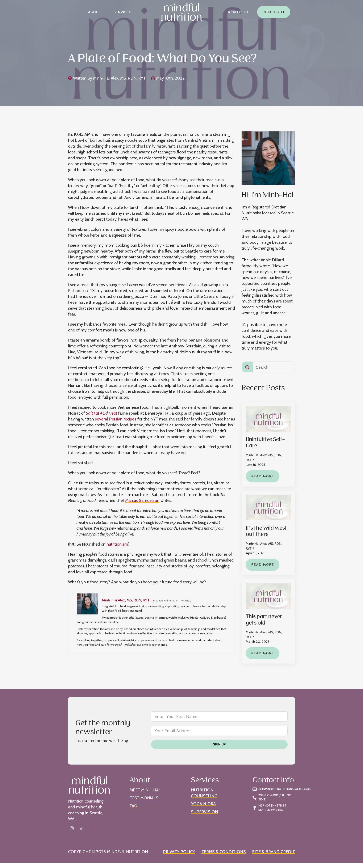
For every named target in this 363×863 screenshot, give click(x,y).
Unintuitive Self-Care (265, 442)
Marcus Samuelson (142, 500)
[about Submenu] (105, 12)
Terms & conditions (223, 851)
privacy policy (179, 851)
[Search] (247, 367)
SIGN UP (219, 744)
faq (134, 805)
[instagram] (71, 828)
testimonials (144, 797)
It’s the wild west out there (266, 530)
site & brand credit (273, 851)
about (94, 12)
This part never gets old (264, 619)
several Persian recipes (115, 419)
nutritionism (117, 544)
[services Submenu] (135, 12)
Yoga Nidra (203, 803)
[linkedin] (81, 828)
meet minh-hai (145, 789)
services (122, 12)
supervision (204, 811)
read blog (239, 12)
